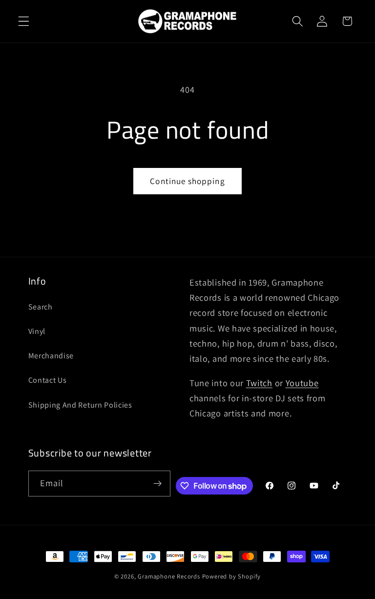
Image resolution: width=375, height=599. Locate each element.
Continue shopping (187, 180)
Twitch (259, 383)
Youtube (302, 383)
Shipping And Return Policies (80, 405)
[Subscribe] (157, 484)
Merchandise (51, 356)
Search (40, 307)
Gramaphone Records (169, 576)
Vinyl (36, 331)
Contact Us (47, 380)
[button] (23, 21)
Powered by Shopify (231, 576)
